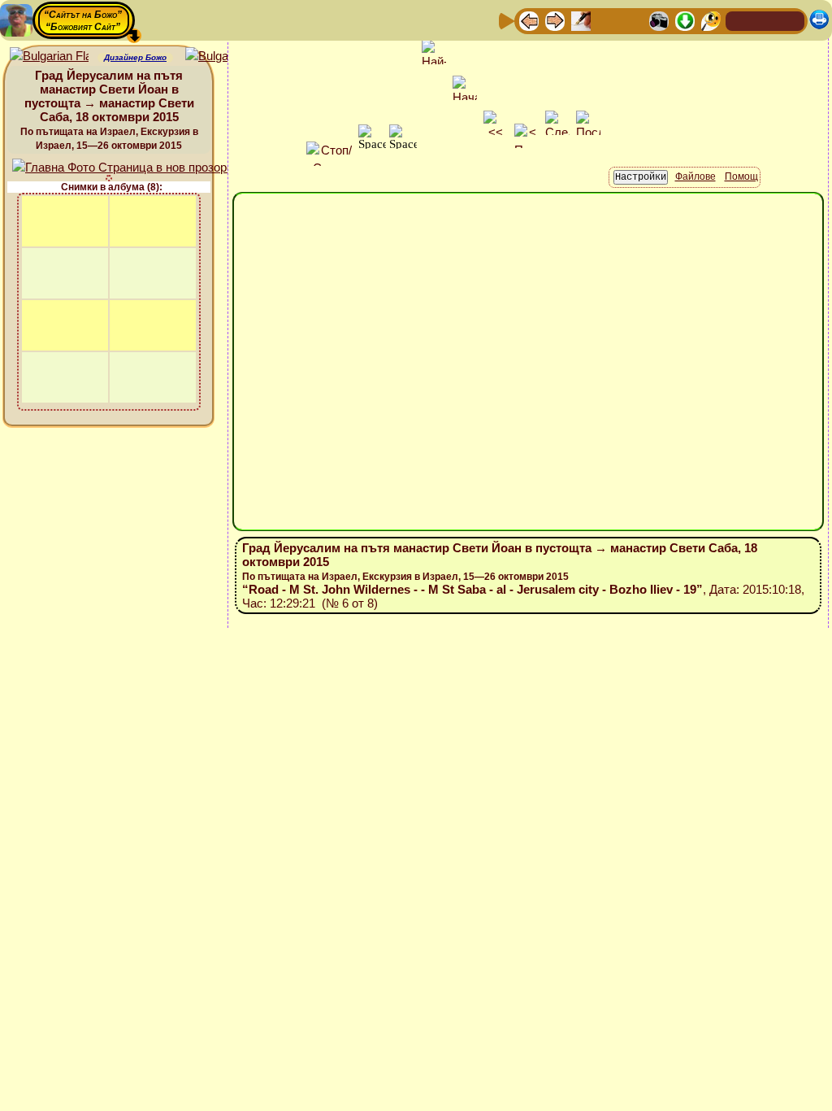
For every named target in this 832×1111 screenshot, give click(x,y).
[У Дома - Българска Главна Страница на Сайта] (765, 20)
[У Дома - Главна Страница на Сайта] (739, 20)
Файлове (695, 176)
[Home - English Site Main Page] (791, 20)
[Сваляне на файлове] (685, 20)
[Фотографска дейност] (659, 20)
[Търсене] (711, 20)
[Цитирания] (607, 20)
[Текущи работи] (633, 20)
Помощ (741, 176)
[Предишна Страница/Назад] (529, 20)
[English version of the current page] (49, 56)
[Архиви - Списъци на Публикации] (581, 20)
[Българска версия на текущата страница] (225, 56)
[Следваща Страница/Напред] (555, 20)
